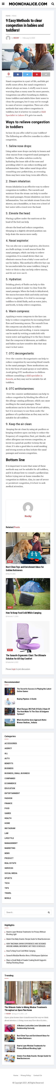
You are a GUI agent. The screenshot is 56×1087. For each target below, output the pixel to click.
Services (9, 868)
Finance (8, 803)
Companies (10, 778)
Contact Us (37, 1075)
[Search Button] (48, 912)
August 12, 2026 (18, 1014)
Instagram (10, 828)
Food (7, 808)
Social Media (11, 873)
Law (6, 833)
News (14, 16)
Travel (8, 893)
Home (8, 16)
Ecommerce (10, 783)
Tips (7, 888)
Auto (7, 758)
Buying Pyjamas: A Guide (26, 699)
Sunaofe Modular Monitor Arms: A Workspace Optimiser (27, 955)
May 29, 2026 (11, 574)
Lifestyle (9, 838)
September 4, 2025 (12, 662)
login (14, 669)
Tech (7, 883)
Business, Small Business (17, 773)
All (6, 753)
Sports (8, 878)
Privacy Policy (26, 1075)
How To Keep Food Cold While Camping (23, 612)
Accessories (11, 743)
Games (8, 813)
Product (9, 858)
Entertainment (12, 793)
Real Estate (10, 863)
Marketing (10, 848)
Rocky (16, 38)
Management (11, 843)
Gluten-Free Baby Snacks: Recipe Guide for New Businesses (28, 939)
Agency (8, 748)
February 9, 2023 (29, 38)
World (8, 898)
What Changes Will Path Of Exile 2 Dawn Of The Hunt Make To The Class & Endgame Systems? (33, 711)
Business (9, 768)
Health (8, 818)
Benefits (9, 763)
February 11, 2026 (12, 616)
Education (10, 788)
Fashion (8, 798)
